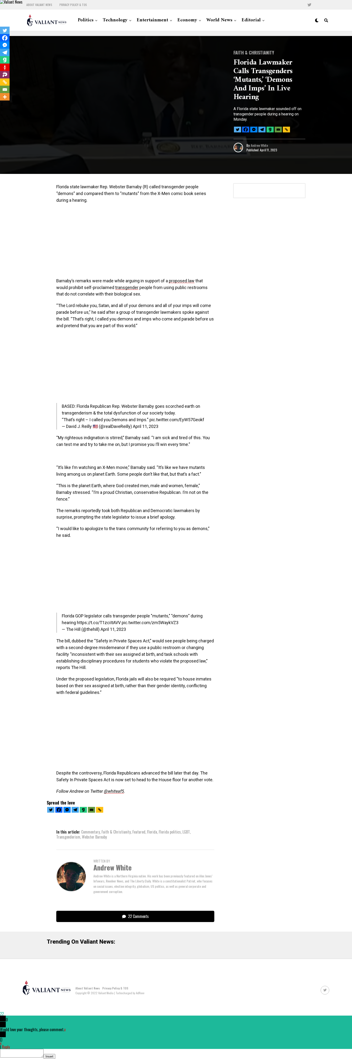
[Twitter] (237, 129)
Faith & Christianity (116, 832)
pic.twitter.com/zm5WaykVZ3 (150, 622)
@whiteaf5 (114, 791)
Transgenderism (68, 837)
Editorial (251, 20)
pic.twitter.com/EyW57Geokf (176, 419)
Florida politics (170, 832)
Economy (187, 20)
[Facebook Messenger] (253, 129)
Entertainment (152, 20)
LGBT (186, 832)
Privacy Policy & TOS (73, 4)
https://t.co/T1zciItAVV (99, 622)
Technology (115, 20)
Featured (138, 832)
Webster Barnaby (94, 837)
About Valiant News (39, 4)
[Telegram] (262, 129)
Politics (85, 20)
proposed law (181, 280)
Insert (49, 1056)
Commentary (90, 832)
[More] (5, 97)
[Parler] (5, 74)
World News (219, 20)
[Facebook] (245, 129)
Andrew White (259, 145)
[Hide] (2, 105)
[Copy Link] (286, 129)
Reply (6, 1047)
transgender (126, 287)
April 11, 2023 (145, 426)
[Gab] (270, 129)
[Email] (278, 129)
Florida (152, 832)
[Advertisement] (135, 242)
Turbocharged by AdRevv (130, 993)
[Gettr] (5, 67)
